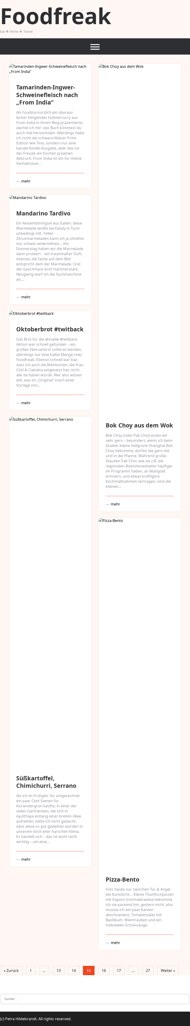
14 (74, 970)
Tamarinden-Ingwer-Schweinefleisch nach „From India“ (47, 94)
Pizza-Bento (122, 879)
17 (119, 970)
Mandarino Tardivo (43, 213)
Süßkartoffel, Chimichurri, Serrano (46, 782)
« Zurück (11, 970)
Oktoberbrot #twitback (50, 329)
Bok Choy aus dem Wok (139, 425)
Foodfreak (55, 15)
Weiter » (168, 970)
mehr (25, 181)
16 (104, 970)
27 (148, 970)
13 (59, 970)
